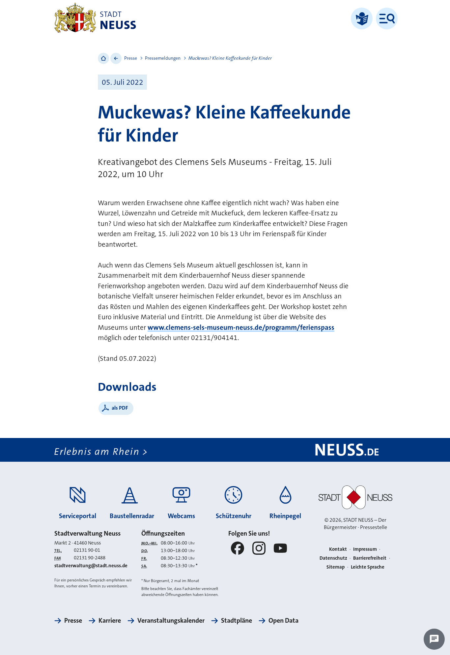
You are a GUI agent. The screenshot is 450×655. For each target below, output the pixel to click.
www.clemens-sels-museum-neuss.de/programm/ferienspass (241, 327)
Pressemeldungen (163, 58)
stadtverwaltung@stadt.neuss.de (90, 565)
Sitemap (335, 567)
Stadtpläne (236, 620)
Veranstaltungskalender (171, 620)
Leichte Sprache (367, 567)
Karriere (109, 620)
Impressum (365, 549)
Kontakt (338, 549)
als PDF (120, 407)
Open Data (283, 620)
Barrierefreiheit (369, 558)
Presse (130, 58)
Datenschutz (333, 558)
